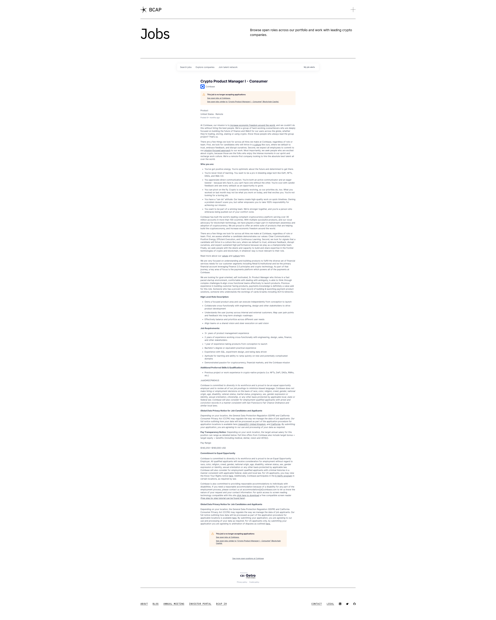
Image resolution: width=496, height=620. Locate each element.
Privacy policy (242, 582)
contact (316, 603)
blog (156, 603)
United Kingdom (257, 424)
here (234, 518)
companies (205, 67)
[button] (353, 9)
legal (330, 603)
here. (268, 523)
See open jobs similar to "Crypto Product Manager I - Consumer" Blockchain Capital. (243, 101)
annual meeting (173, 603)
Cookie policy (254, 582)
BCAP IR (221, 603)
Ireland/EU (243, 424)
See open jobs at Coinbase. (219, 98)
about (144, 603)
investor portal (200, 603)
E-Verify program (283, 476)
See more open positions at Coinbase (248, 558)
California (275, 424)
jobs (186, 67)
